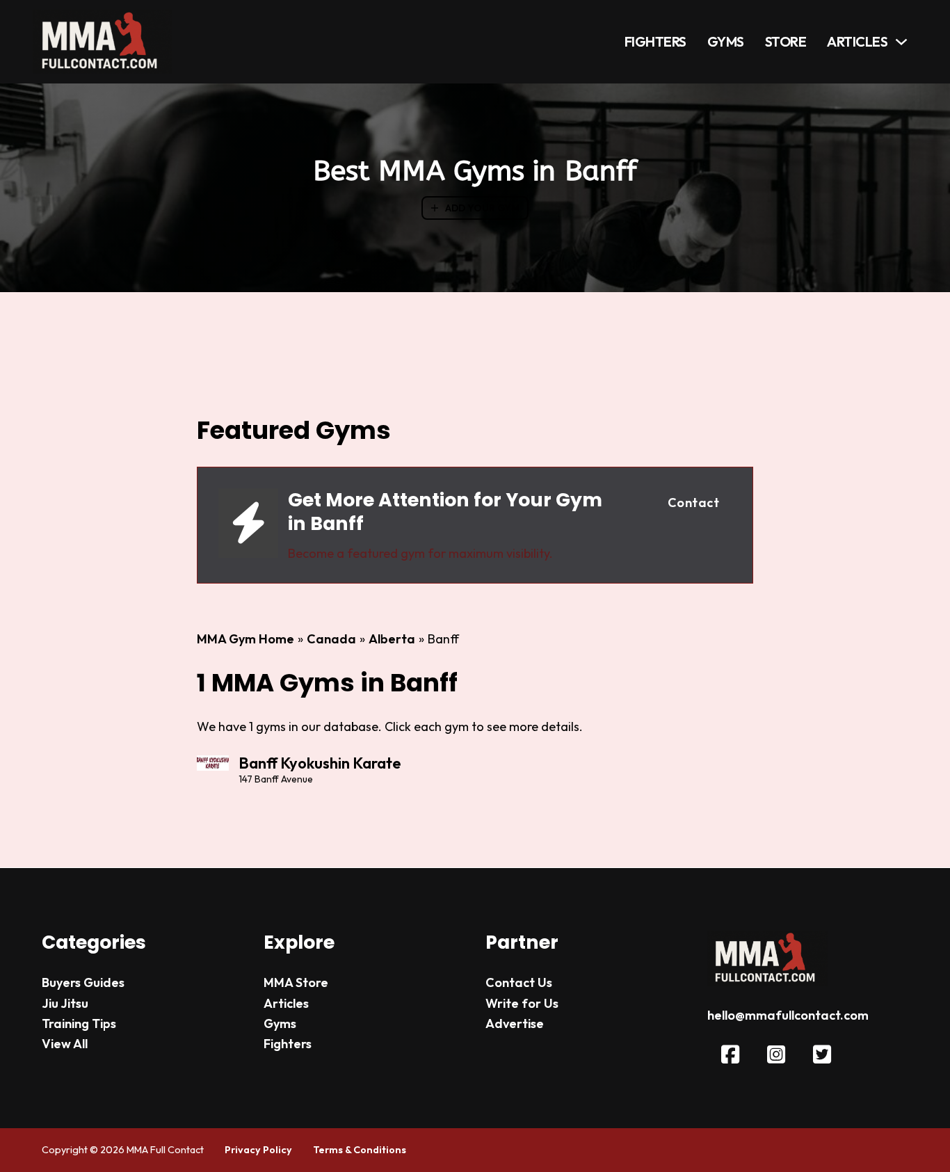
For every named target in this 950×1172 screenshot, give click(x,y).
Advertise (514, 1023)
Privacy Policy (258, 1149)
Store (786, 41)
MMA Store (296, 982)
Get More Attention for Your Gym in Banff (445, 511)
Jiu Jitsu (65, 1003)
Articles (857, 41)
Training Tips (79, 1023)
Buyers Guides (83, 982)
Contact (694, 503)
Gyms (725, 41)
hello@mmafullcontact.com (788, 1015)
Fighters (655, 41)
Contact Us (518, 982)
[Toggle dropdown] (901, 42)
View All (65, 1044)
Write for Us (521, 1003)
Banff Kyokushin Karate (320, 763)
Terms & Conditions (359, 1149)
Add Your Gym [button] (482, 208)
